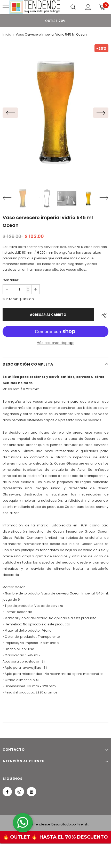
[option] (55, 20)
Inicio (7, 34)
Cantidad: (11, 280)
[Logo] (35, 7)
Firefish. (83, 824)
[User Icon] (88, 7)
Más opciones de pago (55, 343)
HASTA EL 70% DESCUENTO (73, 837)
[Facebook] (7, 791)
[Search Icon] (73, 7)
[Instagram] (19, 791)
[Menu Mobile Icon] (6, 7)
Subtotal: (10, 299)
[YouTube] (31, 791)
